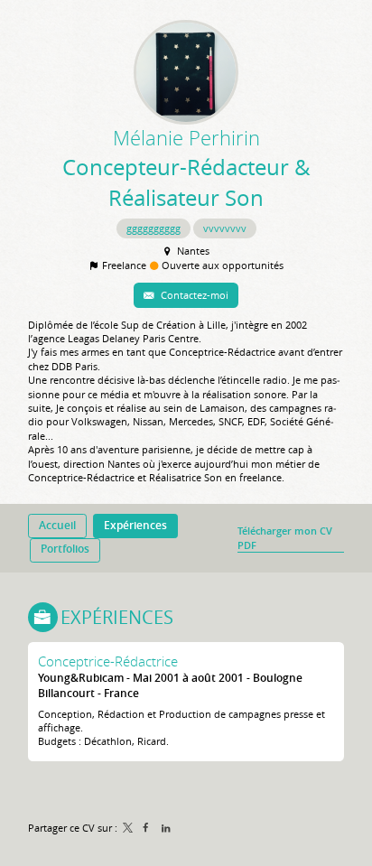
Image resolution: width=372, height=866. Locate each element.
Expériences (116, 617)
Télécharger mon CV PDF (284, 537)
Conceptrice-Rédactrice (108, 661)
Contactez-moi (193, 295)
